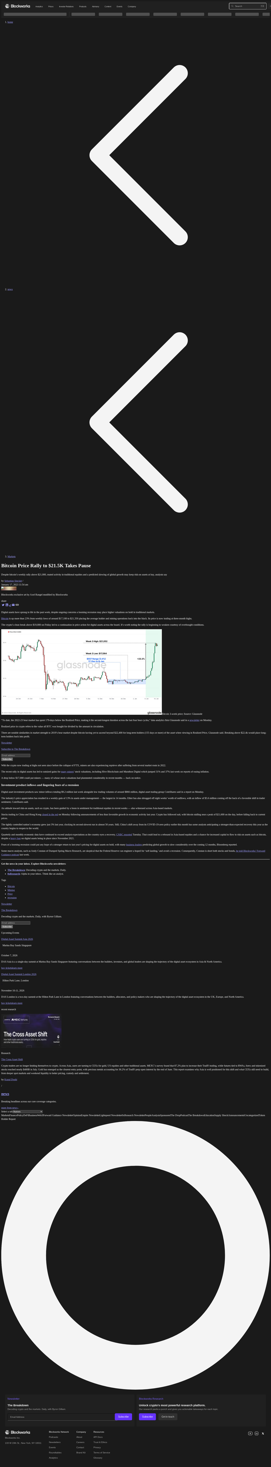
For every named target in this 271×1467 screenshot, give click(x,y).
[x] (263, 1433)
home (10, 22)
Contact (80, 1447)
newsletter (194, 720)
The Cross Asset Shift (12, 1059)
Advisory (95, 6)
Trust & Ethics (100, 1442)
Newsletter (6, 742)
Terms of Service (101, 1452)
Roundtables (55, 1452)
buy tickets (6, 968)
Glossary (97, 1457)
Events (119, 6)
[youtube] (250, 1433)
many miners (67, 771)
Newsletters (55, 1442)
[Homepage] (17, 6)
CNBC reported (124, 834)
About (79, 1437)
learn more (17, 968)
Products (82, 6)
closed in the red (50, 814)
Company (132, 6)
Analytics (39, 6)
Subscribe (123, 1416)
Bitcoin (4, 618)
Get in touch (168, 1416)
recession (12, 897)
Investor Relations (66, 6)
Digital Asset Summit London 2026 (18, 974)
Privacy (97, 1447)
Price (10, 894)
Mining (11, 890)
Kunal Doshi (10, 1079)
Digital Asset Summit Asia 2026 (17, 939)
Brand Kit (80, 1452)
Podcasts (53, 1437)
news (10, 289)
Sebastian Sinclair (13, 580)
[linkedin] (256, 1433)
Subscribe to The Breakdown (15, 749)
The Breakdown (9, 910)
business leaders (134, 844)
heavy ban (16, 838)
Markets (12, 556)
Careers (80, 1442)
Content (108, 6)
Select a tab (7, 1111)
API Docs (98, 1437)
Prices (50, 6)
